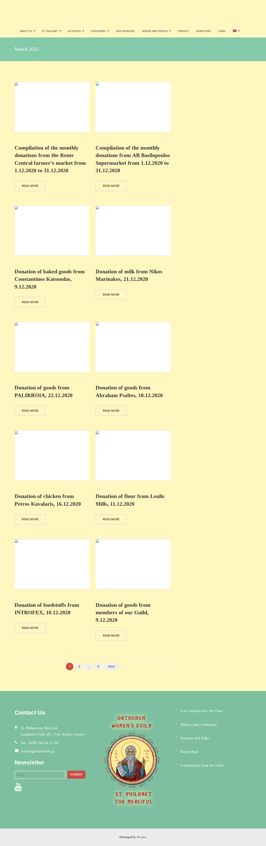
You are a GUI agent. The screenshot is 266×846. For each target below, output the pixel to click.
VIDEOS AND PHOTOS (155, 31)
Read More (30, 186)
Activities (74, 31)
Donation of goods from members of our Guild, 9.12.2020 (123, 612)
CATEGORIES (98, 31)
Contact (183, 31)
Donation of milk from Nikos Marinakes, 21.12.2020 (129, 275)
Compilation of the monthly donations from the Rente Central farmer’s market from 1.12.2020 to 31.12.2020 (50, 159)
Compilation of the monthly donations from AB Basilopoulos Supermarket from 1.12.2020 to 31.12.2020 (133, 159)
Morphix (142, 837)
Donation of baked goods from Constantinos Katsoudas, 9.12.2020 (50, 279)
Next (111, 666)
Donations (203, 31)
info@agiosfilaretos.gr (38, 751)
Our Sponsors (125, 31)
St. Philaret (50, 31)
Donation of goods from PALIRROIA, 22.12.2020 (44, 391)
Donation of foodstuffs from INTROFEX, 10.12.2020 (47, 609)
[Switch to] (235, 31)
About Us (26, 31)
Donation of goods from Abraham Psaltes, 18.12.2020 (129, 391)
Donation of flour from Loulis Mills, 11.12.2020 (130, 500)
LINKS (221, 31)
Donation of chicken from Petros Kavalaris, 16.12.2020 (48, 500)
